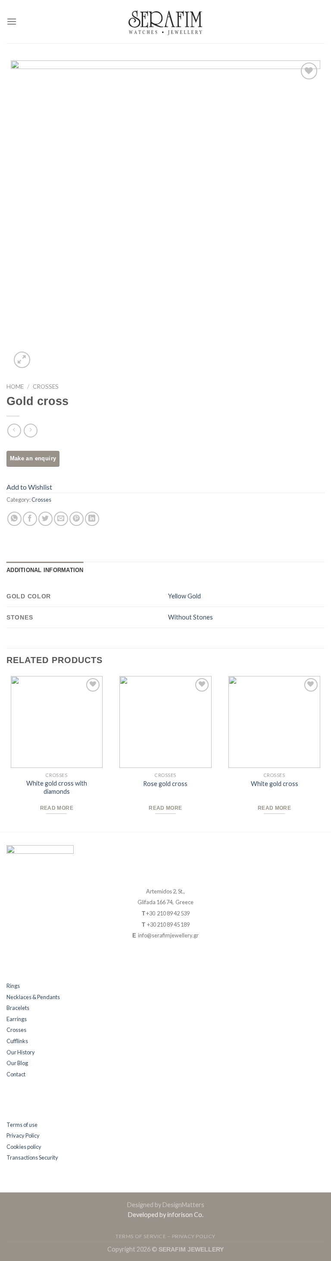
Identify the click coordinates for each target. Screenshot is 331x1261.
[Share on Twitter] (45, 519)
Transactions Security (32, 1157)
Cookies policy (23, 1146)
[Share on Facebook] (30, 519)
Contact (15, 1074)
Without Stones (190, 617)
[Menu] (11, 21)
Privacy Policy (23, 1135)
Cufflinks (17, 1041)
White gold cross (274, 783)
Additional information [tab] (45, 570)
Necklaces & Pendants (33, 997)
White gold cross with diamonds (56, 787)
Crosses (46, 386)
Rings (13, 985)
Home (15, 386)
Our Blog (17, 1063)
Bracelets (17, 1007)
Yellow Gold (184, 596)
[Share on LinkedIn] (92, 519)
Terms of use (21, 1124)
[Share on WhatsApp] (14, 519)
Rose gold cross (165, 783)
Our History (20, 1052)
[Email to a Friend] (61, 519)
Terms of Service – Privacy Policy (165, 1236)
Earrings (16, 1019)
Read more (56, 808)
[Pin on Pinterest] (76, 519)
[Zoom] (22, 360)
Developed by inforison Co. (165, 1214)
